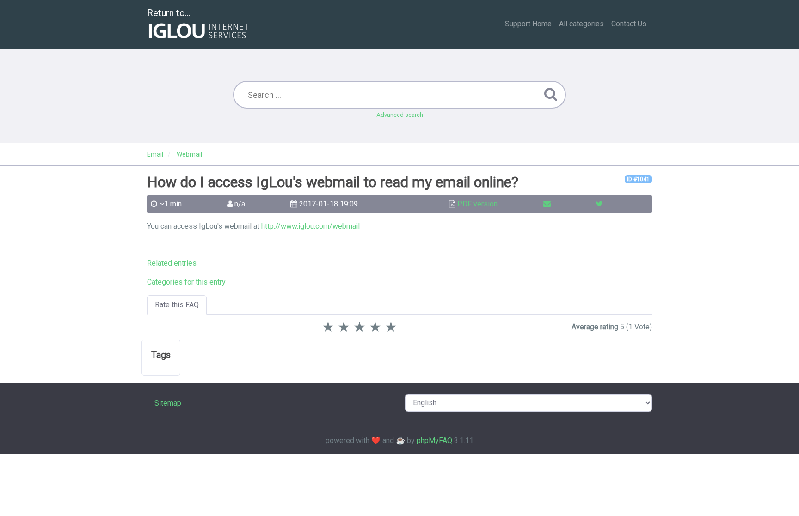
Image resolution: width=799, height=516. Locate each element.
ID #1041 (638, 179)
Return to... (169, 12)
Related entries (172, 263)
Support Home (528, 23)
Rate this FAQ (177, 304)
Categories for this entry (186, 282)
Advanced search (399, 114)
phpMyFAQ (434, 440)
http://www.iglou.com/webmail (310, 226)
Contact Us (628, 23)
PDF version (477, 204)
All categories (581, 23)
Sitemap (167, 403)
